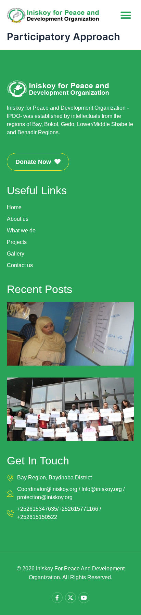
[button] (125, 15)
